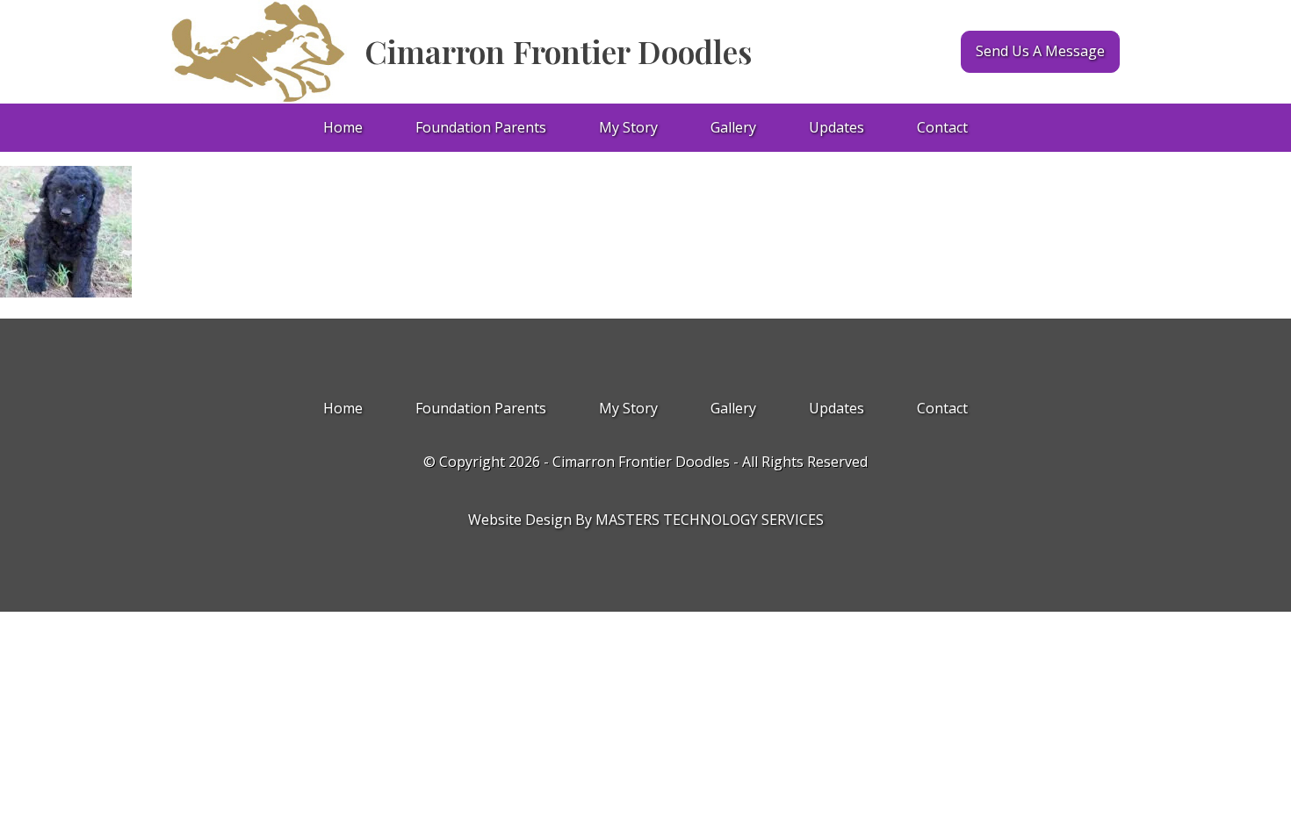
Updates (836, 127)
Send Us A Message (1040, 51)
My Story (628, 127)
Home (343, 127)
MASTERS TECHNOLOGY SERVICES (709, 519)
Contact (942, 127)
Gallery (733, 127)
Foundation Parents (480, 127)
